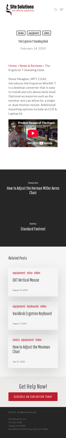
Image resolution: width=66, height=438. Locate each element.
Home (12, 65)
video (46, 33)
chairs (16, 339)
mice (30, 273)
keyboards (33, 306)
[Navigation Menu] (61, 9)
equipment (34, 33)
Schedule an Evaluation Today (33, 396)
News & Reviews (30, 65)
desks (21, 33)
